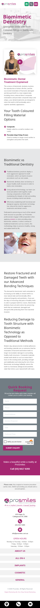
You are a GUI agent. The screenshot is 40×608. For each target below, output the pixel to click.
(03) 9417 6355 (20, 525)
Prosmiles (16, 589)
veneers (12, 219)
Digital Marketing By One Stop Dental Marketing (20, 592)
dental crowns (22, 208)
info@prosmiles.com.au (20, 533)
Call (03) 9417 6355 (20, 469)
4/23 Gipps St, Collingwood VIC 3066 (20, 515)
